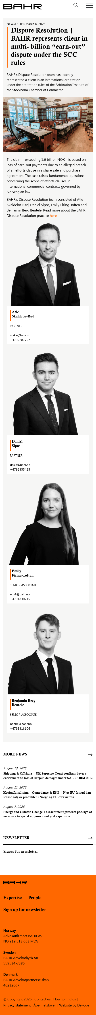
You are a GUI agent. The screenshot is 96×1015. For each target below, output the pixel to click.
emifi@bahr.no (20, 594)
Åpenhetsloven (44, 1004)
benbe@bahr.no (21, 724)
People (34, 898)
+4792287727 (20, 340)
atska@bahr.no (20, 335)
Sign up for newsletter (24, 909)
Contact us (42, 998)
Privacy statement (17, 1004)
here (53, 215)
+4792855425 (20, 469)
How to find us (64, 998)
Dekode (83, 1004)
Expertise (12, 898)
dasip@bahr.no (20, 464)
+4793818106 (20, 728)
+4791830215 (20, 599)
